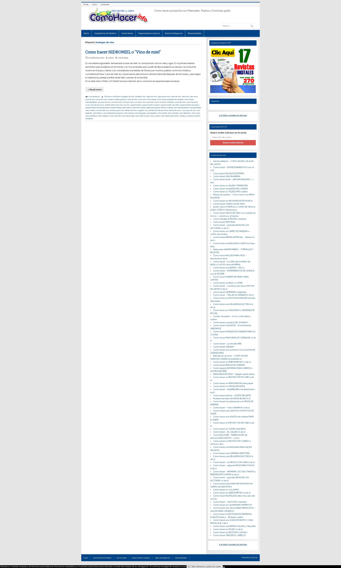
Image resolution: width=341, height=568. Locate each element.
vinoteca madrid (193, 116)
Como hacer (127, 33)
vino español (151, 113)
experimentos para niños (121, 107)
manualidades (195, 107)
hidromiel (136, 107)
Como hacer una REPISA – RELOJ (229, 267)
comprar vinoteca (166, 102)
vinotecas (89, 118)
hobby (143, 107)
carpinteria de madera (105, 33)
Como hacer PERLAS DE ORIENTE (229, 365)
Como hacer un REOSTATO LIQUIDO (230, 532)
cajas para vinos (164, 96)
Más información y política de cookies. (207, 567)
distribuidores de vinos (114, 105)
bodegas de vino (127, 96)
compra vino (116, 102)
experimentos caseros (151, 105)
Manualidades (194, 33)
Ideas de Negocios (174, 33)
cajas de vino (151, 96)
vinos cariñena (91, 116)
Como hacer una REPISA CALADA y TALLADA (234, 526)
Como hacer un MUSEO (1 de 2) (228, 529)
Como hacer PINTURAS (224, 222)
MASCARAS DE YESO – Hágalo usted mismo (234, 374)
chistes (110, 99)
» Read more (95, 89)
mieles (92, 110)
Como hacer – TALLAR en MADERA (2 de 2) (233, 295)
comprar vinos (152, 102)
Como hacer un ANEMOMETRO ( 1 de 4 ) (232, 362)
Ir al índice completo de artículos (233, 115)
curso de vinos (192, 102)
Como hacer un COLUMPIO (226, 489)
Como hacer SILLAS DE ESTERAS (228, 173)
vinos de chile (115, 116)
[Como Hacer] (117, 22)
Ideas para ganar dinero (156, 107)
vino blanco (97, 113)
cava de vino (90, 99)
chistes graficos (120, 99)
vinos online (155, 116)
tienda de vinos (175, 110)
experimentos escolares (189, 105)
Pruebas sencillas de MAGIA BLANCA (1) (231, 398)
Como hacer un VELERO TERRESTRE (230, 185)
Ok (189, 567)
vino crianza (129, 113)
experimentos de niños (170, 105)
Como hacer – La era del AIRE (227, 344)
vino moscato (173, 113)
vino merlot (162, 113)
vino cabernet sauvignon (113, 113)
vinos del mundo (142, 116)
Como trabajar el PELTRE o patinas (229, 219)
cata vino (185, 96)
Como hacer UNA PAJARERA (226, 176)
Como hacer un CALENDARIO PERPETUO (232, 505)
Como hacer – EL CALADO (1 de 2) (229, 432)
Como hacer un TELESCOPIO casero (230, 191)
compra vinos (128, 102)
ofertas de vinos (131, 110)
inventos (170, 107)
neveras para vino (117, 110)
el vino (126, 105)
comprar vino (140, 102)
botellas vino (140, 96)
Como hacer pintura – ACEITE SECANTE (232, 395)
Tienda (85, 4)
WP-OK (254, 558)
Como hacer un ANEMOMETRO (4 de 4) (232, 493)
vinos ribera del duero (169, 116)
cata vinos (194, 96)
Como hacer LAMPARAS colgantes (229, 292)
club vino (142, 99)
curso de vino (179, 102)
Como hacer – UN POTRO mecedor (230, 502)
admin (111, 57)
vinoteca (182, 116)
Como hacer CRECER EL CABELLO (229, 535)
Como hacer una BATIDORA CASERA (230, 188)
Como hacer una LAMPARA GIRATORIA (231, 453)
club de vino (132, 99)
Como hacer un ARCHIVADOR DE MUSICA (233, 201)
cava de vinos (101, 99)
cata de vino (176, 96)
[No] (224, 567)
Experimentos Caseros (149, 33)
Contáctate (105, 4)
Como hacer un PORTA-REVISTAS (229, 386)
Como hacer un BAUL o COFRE (228, 283)
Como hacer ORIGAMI (223, 347)
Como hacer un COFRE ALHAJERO (229, 429)
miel (87, 110)
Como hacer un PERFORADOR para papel (233, 383)
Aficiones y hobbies (112, 96)
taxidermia (153, 110)
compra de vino (104, 102)
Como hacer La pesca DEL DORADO (230, 322)
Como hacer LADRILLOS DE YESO (229, 204)
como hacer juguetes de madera (170, 99)
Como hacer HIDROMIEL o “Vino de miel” (123, 52)
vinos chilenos (103, 116)
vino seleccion (185, 113)
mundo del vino (102, 110)
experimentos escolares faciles (97, 107)
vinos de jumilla (128, 116)
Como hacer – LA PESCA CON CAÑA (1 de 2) (234, 462)
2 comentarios (94, 96)
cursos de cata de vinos (94, 105)
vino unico (196, 113)
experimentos (135, 105)
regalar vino (143, 110)
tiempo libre (163, 110)
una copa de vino (189, 110)
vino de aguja (140, 113)
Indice (94, 4)
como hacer (151, 99)
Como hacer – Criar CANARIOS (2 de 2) (231, 407)
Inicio (86, 33)
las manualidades (181, 107)
